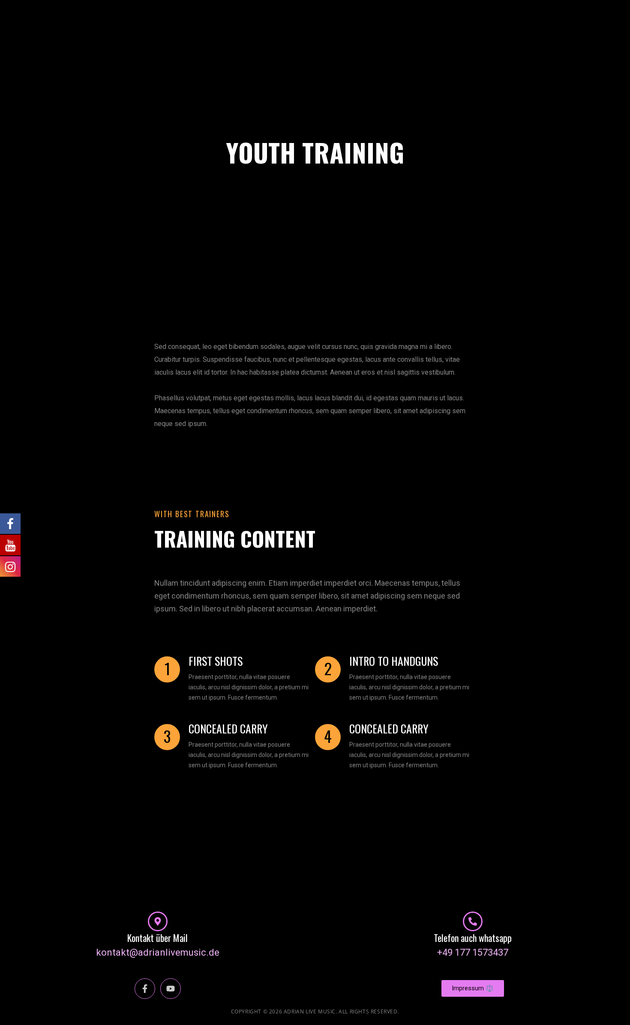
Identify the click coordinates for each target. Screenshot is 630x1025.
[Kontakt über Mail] (158, 921)
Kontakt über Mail (157, 938)
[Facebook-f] (145, 988)
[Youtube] (170, 988)
